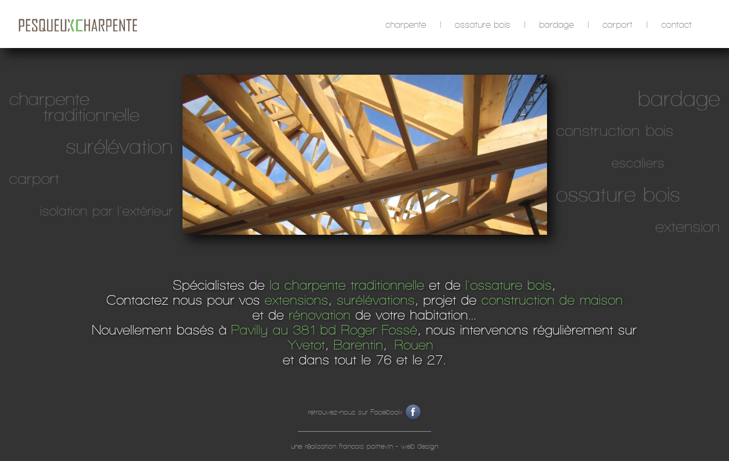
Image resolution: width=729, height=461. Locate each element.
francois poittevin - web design (388, 446)
